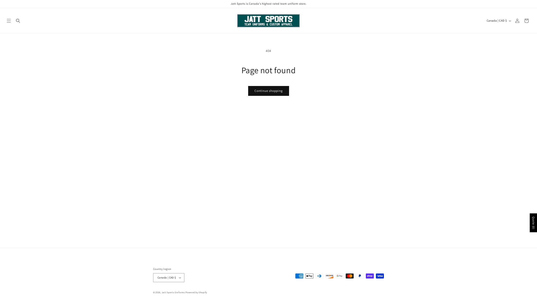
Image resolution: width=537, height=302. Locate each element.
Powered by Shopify (196, 292)
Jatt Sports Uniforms (173, 292)
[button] (8, 20)
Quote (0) (533, 222)
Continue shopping (268, 91)
